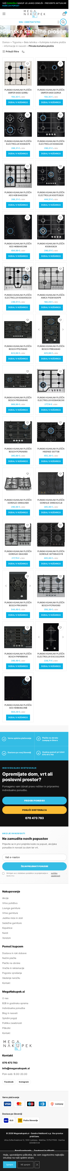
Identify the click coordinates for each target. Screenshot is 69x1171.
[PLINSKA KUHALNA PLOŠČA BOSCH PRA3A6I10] (18, 586)
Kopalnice (7, 927)
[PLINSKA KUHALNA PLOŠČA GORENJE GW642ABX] (18, 483)
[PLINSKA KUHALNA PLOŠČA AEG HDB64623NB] (18, 688)
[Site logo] (34, 13)
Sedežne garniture (12, 923)
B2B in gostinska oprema (15, 1003)
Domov (6, 42)
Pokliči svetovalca (34, 810)
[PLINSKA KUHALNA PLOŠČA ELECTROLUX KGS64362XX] (51, 381)
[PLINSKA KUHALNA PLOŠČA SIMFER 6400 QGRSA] (51, 73)
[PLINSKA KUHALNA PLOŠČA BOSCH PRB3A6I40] (51, 330)
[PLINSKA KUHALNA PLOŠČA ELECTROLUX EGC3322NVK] (51, 637)
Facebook (8, 1082)
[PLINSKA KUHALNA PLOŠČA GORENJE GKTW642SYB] (51, 535)
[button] (18, 102)
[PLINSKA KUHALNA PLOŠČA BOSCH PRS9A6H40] (18, 381)
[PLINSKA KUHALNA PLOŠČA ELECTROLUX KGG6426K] (51, 125)
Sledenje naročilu (11, 978)
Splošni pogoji (9, 1018)
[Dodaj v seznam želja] (27, 64)
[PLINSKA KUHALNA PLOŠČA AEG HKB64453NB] (18, 227)
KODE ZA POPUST (10, 5)
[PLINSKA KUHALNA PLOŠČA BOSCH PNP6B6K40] (18, 637)
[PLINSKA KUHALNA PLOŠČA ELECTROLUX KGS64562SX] (18, 278)
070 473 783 (48, 754)
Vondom (6, 938)
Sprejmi (9, 1164)
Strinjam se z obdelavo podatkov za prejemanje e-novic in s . (36, 874)
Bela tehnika (30, 42)
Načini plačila (9, 958)
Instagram (24, 1082)
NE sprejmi (25, 1164)
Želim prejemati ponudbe (34, 866)
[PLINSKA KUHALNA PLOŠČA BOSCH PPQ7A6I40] (18, 330)
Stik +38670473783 (29, 22)
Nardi (5, 933)
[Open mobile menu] (4, 14)
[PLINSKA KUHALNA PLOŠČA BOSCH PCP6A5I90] (51, 586)
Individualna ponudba (13, 1008)
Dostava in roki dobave (14, 953)
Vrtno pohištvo (9, 903)
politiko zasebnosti (55, 874)
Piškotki (6, 1028)
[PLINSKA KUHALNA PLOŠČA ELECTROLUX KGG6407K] (18, 125)
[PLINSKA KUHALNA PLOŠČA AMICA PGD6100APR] (51, 278)
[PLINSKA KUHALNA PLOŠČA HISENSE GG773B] (51, 432)
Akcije (5, 898)
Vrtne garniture (10, 913)
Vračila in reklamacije (13, 968)
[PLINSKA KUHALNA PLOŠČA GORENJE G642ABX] (18, 535)
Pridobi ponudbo (34, 800)
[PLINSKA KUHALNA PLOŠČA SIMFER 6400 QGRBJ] (18, 73)
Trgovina (17, 42)
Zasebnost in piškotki (44, 1150)
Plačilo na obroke (11, 963)
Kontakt (6, 983)
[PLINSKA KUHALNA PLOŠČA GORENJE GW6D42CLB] (51, 483)
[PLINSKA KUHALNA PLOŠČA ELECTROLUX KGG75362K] (51, 176)
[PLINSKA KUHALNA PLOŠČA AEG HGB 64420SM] (18, 176)
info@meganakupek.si (16, 1068)
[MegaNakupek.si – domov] (17, 1045)
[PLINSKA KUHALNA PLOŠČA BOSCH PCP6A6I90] (18, 432)
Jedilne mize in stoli (12, 918)
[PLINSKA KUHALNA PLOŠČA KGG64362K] (51, 227)
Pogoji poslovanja (23, 1150)
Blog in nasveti (9, 1013)
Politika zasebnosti (12, 1023)
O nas (5, 998)
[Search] (63, 22)
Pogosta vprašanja (12, 973)
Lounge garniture (11, 908)
